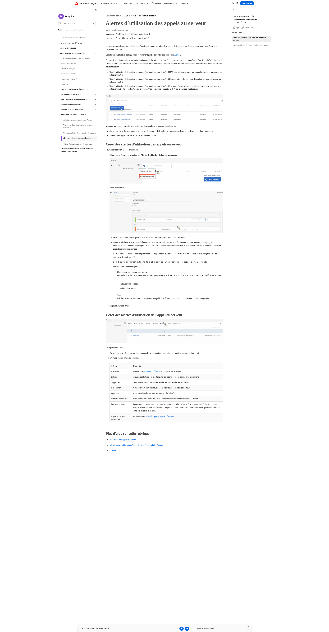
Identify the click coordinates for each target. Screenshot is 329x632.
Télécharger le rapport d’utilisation (161, 416)
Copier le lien (249, 28)
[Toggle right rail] (233, 10)
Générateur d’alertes (151, 371)
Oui (238, 22)
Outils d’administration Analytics (72, 53)
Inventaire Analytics (68, 68)
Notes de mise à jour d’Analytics (71, 43)
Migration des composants (71, 94)
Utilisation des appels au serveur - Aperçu (77, 120)
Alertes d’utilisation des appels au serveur (79, 138)
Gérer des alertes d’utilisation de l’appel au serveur (251, 45)
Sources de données (68, 74)
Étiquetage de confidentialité (72, 110)
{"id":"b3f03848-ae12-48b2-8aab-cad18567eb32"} (132, 34)
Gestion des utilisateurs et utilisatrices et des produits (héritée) (77, 150)
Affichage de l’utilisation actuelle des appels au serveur (78, 126)
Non (245, 22)
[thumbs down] (187, 629)
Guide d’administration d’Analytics (73, 38)
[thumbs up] (181, 629)
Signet (238, 28)
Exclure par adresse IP (69, 79)
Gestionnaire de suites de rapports (74, 99)
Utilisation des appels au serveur (73, 115)
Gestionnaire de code (68, 63)
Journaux (64, 84)
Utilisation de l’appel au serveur (122, 439)
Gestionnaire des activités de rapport (75, 89)
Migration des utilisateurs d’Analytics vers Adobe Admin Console (136, 445)
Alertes (177, 54)
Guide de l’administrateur (144, 15)
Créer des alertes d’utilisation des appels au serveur (249, 38)
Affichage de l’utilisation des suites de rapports (79, 133)
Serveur (112, 450)
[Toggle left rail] (96, 10)
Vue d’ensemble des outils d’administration (76, 58)
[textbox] (76, 23)
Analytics (126, 15)
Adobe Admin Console (68, 48)
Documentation (112, 15)
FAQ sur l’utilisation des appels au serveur (77, 144)
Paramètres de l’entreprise (71, 105)
